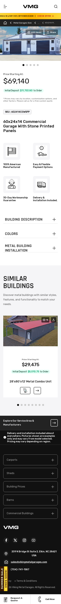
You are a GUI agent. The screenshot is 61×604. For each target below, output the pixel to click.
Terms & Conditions (26, 581)
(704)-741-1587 (20, 569)
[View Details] (37, 390)
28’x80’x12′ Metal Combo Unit (31, 381)
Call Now (50, 599)
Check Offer (40, 16)
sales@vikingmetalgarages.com (29, 562)
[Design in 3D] (25, 390)
